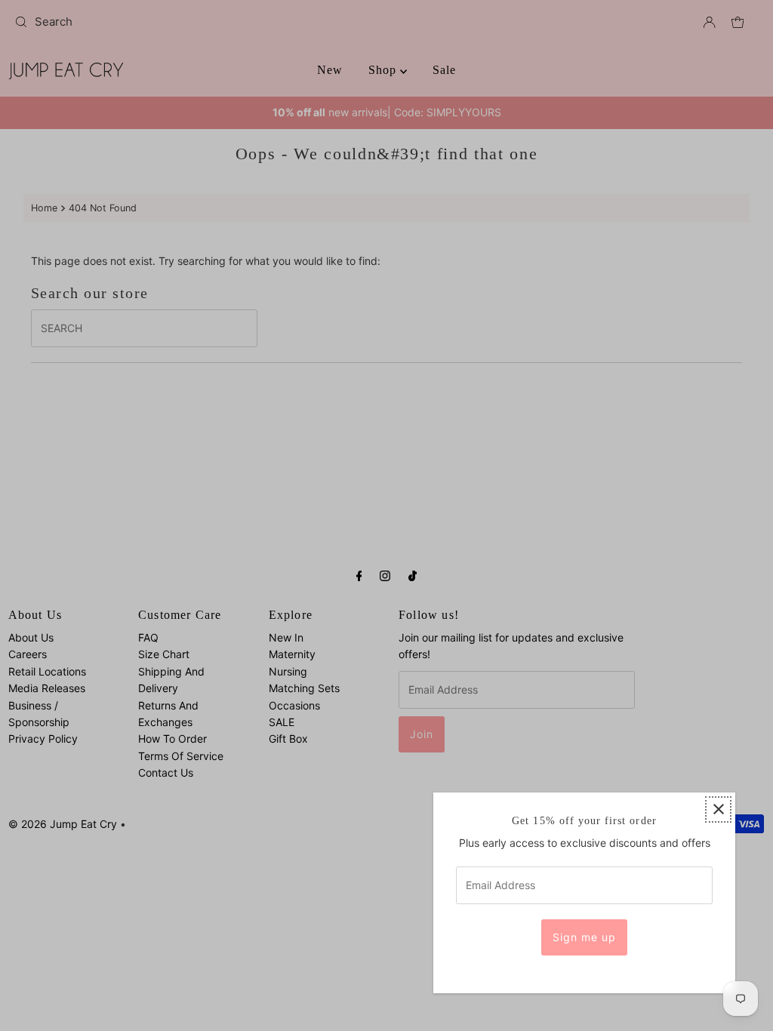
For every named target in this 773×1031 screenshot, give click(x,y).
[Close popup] (718, 809)
